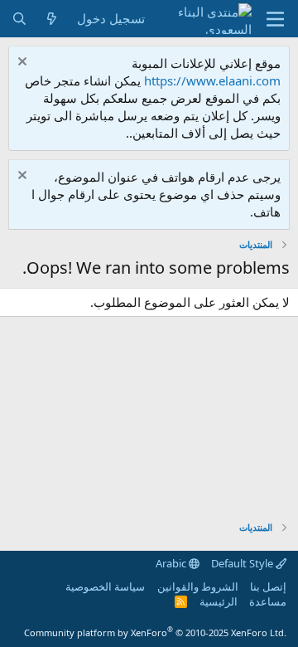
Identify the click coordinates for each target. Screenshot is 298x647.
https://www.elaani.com (212, 80)
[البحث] (19, 18)
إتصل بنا (268, 586)
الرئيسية (218, 601)
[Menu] (275, 19)
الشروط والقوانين (197, 586)
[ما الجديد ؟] (52, 18)
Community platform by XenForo (155, 632)
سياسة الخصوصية (105, 586)
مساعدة (267, 601)
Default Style (243, 563)
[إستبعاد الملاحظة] (24, 63)
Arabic (172, 563)
